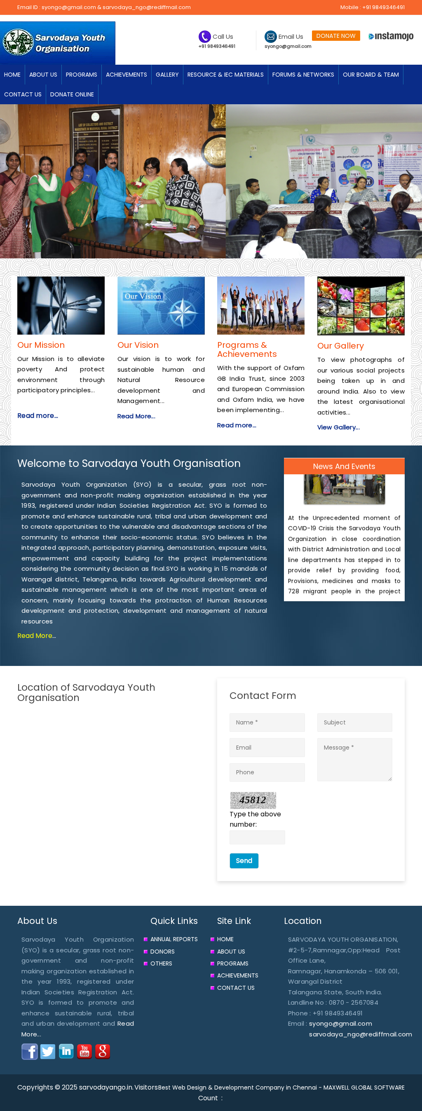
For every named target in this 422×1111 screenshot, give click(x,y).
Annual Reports (174, 939)
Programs (233, 963)
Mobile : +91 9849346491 (372, 7)
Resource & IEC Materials (226, 74)
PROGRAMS (81, 74)
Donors (162, 951)
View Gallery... (338, 427)
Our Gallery (340, 346)
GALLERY (167, 74)
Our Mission (41, 345)
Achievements (237, 975)
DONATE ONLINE (72, 94)
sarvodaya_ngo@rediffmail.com (147, 7)
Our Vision (138, 345)
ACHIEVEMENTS (126, 74)
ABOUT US (43, 74)
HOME (12, 74)
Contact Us (236, 988)
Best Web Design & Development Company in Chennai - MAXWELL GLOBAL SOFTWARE (281, 1087)
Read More (34, 635)
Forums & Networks (303, 74)
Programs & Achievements (247, 349)
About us (231, 951)
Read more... (38, 415)
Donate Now (336, 36)
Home (225, 939)
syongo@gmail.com (69, 7)
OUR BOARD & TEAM (371, 74)
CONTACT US (23, 94)
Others (161, 963)
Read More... (136, 416)
